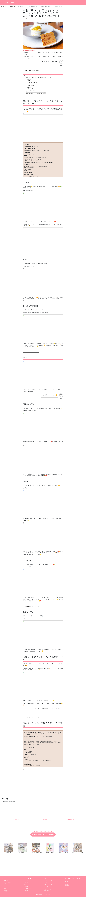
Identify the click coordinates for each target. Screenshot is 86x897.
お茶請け (24, 884)
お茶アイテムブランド (50, 882)
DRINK (29, 79)
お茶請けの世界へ (50, 852)
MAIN (29, 87)
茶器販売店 (6, 890)
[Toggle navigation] (83, 2)
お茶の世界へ (8, 852)
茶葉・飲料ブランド (8, 883)
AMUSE (30, 80)
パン (29, 84)
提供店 (26, 882)
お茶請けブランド (28, 890)
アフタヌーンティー (27, 878)
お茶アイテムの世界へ (63, 852)
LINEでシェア (15, 819)
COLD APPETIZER (32, 82)
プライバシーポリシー (69, 885)
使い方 (66, 881)
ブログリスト (13, 6)
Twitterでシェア (43, 819)
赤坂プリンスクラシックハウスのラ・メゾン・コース (39, 77)
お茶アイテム (46, 878)
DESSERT (30, 88)
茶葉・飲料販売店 (7, 882)
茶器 (2, 886)
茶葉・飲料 (6, 880)
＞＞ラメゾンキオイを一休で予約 (31, 70)
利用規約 (67, 884)
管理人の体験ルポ (47, 890)
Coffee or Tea (31, 90)
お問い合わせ (68, 879)
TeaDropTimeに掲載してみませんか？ (73, 878)
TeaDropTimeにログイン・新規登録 (43, 835)
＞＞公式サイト (27, 764)
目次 (25, 76)
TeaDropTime (7, 2)
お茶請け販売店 (28, 888)
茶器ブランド (6, 892)
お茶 (2, 878)
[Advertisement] (43, 865)
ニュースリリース (47, 889)
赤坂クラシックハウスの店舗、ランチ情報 (36, 93)
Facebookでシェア (70, 819)
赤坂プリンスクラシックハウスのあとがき (36, 92)
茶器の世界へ (22, 852)
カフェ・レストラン (48, 884)
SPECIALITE (31, 85)
